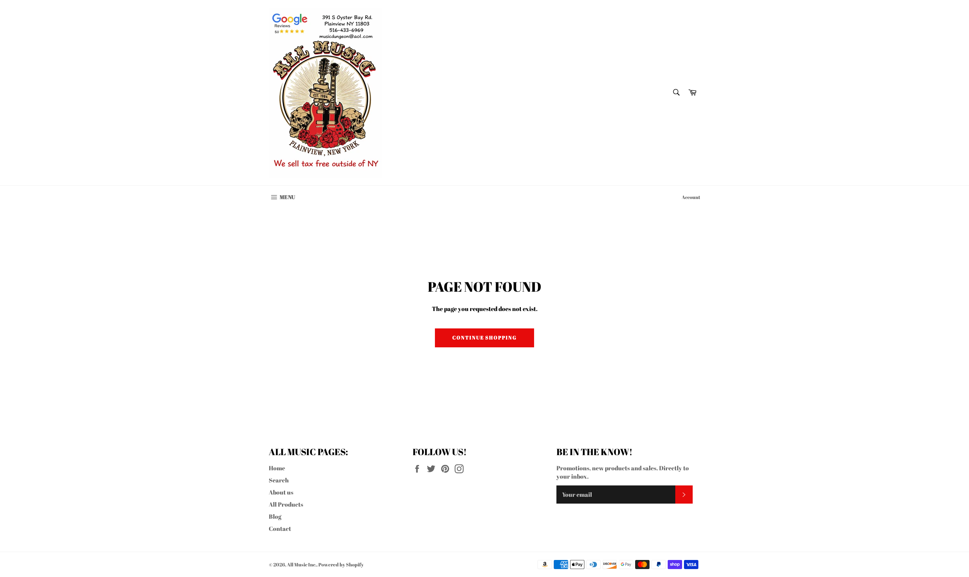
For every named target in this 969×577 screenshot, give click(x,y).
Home (277, 468)
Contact (280, 528)
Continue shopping (484, 337)
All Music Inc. (301, 564)
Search (279, 480)
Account (691, 197)
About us (281, 492)
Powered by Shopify (341, 564)
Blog (275, 516)
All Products (286, 504)
